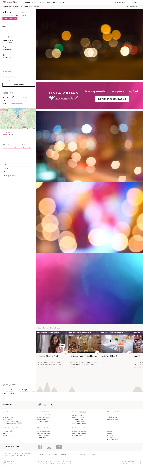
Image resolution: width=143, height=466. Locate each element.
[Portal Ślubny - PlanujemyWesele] (11, 2)
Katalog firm (30, 2)
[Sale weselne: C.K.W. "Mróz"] (117, 342)
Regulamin (42, 454)
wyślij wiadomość (17, 100)
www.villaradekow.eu (17, 103)
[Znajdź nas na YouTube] (59, 447)
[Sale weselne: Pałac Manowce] (52, 342)
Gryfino (26, 6)
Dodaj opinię (19, 84)
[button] (59, 2)
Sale (21, 6)
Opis (5, 161)
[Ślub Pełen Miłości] (41, 405)
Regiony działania (9, 175)
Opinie (6, 168)
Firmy (16, 6)
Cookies (64, 454)
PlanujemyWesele (7, 6)
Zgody (73, 454)
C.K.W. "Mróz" (110, 356)
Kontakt (6, 172)
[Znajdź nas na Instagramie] (49, 447)
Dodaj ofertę (135, 2)
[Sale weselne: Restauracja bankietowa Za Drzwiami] (84, 342)
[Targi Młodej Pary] (53, 405)
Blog (49, 2)
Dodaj (24, 15)
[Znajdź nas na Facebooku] (40, 447)
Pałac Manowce (48, 356)
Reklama (82, 454)
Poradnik (41, 2)
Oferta (6, 164)
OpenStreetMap (28, 128)
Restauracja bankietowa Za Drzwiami (95, 356)
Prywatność (53, 454)
